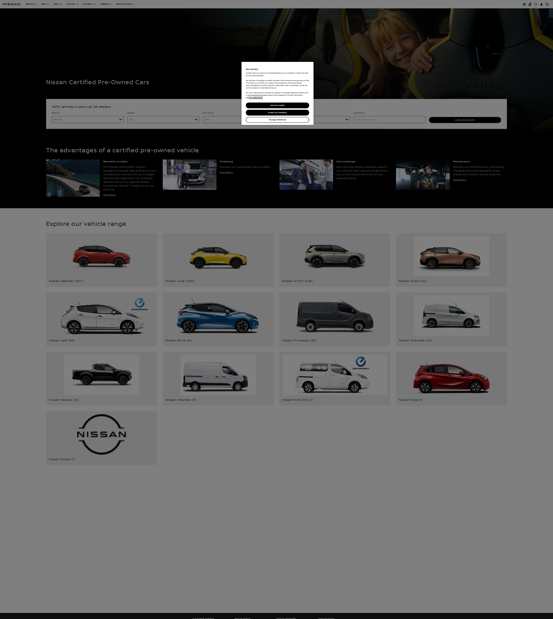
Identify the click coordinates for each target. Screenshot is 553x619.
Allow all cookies (277, 105)
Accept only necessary (277, 113)
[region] (278, 93)
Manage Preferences (277, 120)
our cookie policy (255, 98)
